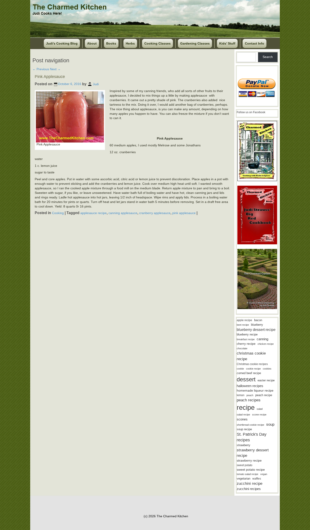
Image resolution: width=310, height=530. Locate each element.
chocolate (242, 348)
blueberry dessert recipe (256, 330)
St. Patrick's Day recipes (251, 437)
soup (270, 424)
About (92, 43)
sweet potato (244, 465)
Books (111, 43)
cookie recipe (253, 368)
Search (268, 57)
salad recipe (243, 414)
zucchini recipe (249, 483)
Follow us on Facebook (251, 112)
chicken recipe (266, 343)
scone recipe (259, 414)
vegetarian (243, 478)
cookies (267, 368)
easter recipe (266, 380)
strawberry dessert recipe (253, 453)
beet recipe (243, 324)
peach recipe (263, 395)
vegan (263, 474)
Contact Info (254, 43)
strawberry (243, 445)
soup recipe (244, 429)
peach (249, 395)
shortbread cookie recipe (250, 424)
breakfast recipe (246, 339)
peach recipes (249, 400)
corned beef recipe (249, 373)
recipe (246, 407)
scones (242, 419)
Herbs (130, 43)
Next (55, 69)
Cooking (58, 213)
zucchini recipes (249, 489)
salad (260, 409)
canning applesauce (122, 213)
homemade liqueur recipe (255, 390)
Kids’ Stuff (227, 43)
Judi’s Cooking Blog (62, 43)
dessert (246, 379)
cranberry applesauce (154, 213)
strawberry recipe (249, 460)
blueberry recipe (247, 334)
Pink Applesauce (50, 76)
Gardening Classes (195, 43)
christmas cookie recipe (251, 356)
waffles (256, 478)
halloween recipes (250, 386)
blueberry (257, 324)
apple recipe (244, 320)
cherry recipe (246, 343)
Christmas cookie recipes (252, 364)
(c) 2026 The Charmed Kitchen (166, 516)
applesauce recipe (93, 213)
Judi (96, 84)
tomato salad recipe (247, 474)
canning (262, 339)
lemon (240, 395)
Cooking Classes (157, 43)
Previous (40, 69)
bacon (258, 320)
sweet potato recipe (251, 469)
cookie (240, 368)
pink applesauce (184, 213)
